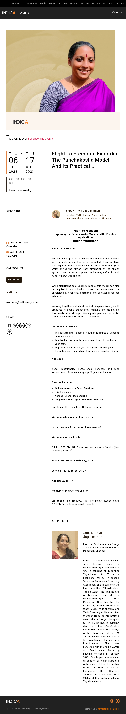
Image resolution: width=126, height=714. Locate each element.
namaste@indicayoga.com (22, 302)
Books (43, 3)
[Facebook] (9, 325)
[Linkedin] (22, 325)
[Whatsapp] (28, 325)
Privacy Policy (41, 708)
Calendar (118, 12)
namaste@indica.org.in (109, 709)
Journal (51, 3)
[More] (9, 332)
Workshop (14, 279)
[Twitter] (16, 325)
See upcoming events (40, 138)
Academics (33, 3)
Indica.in (15, 3)
